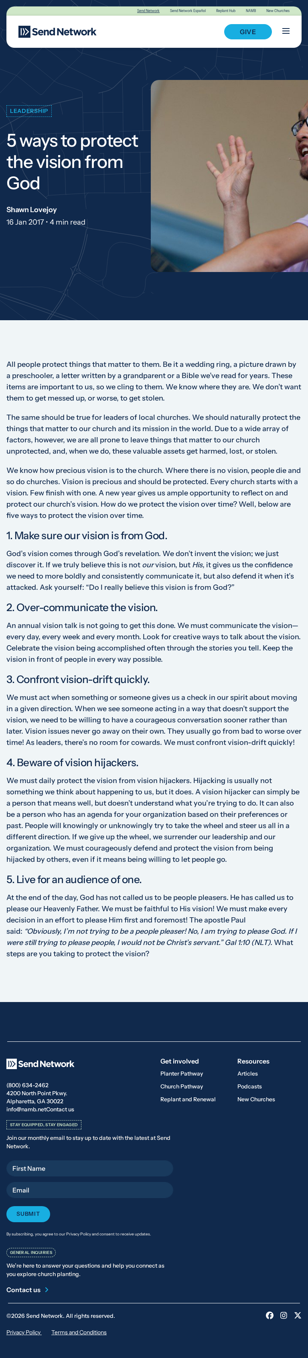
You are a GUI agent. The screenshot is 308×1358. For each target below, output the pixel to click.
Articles (247, 1073)
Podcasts (249, 1086)
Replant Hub (225, 10)
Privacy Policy (24, 1332)
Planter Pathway (181, 1073)
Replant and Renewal (188, 1099)
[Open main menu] (286, 31)
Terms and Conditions (79, 1332)
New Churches (278, 10)
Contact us (60, 1109)
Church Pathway (181, 1086)
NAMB (251, 10)
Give (248, 32)
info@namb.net (26, 1109)
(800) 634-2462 (27, 1085)
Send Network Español (188, 10)
